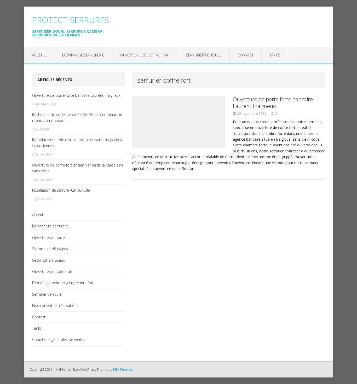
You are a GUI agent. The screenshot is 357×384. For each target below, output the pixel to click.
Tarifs (274, 55)
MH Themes (123, 369)
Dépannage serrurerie (83, 55)
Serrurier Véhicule (204, 55)
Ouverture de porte (48, 237)
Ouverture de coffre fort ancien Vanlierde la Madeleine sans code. (77, 168)
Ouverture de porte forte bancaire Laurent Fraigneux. (273, 103)
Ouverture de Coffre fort (145, 55)
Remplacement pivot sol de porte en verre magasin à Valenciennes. (77, 142)
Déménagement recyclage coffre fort (63, 282)
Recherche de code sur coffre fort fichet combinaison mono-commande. (77, 117)
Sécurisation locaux (48, 260)
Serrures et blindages (50, 248)
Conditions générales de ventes (58, 339)
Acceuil (39, 55)
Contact (246, 55)
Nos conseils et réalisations (55, 305)
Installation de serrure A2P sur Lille (61, 190)
